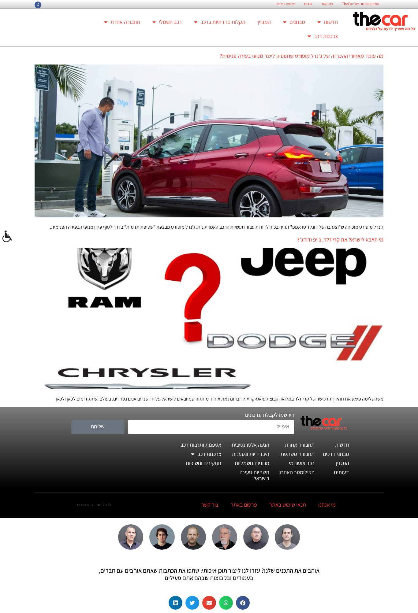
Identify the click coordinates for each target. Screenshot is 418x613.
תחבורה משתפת (298, 453)
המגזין (264, 21)
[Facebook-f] (38, 5)
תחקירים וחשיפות (203, 463)
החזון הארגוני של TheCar (360, 4)
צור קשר (327, 4)
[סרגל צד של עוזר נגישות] (7, 236)
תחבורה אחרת (125, 21)
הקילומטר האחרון (296, 472)
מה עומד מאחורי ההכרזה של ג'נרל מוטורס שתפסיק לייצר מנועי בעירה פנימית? (301, 55)
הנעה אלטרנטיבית (250, 444)
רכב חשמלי (170, 21)
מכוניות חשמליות (252, 463)
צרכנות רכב (326, 35)
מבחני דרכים (336, 453)
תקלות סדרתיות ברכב (222, 21)
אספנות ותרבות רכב (201, 444)
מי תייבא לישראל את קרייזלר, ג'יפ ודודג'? (340, 239)
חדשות (331, 21)
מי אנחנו (327, 504)
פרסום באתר (285, 4)
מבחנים (297, 21)
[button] (243, 603)
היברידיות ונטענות (250, 453)
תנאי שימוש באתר (287, 504)
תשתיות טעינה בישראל (254, 475)
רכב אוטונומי (302, 463)
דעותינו (341, 472)
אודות (308, 4)
